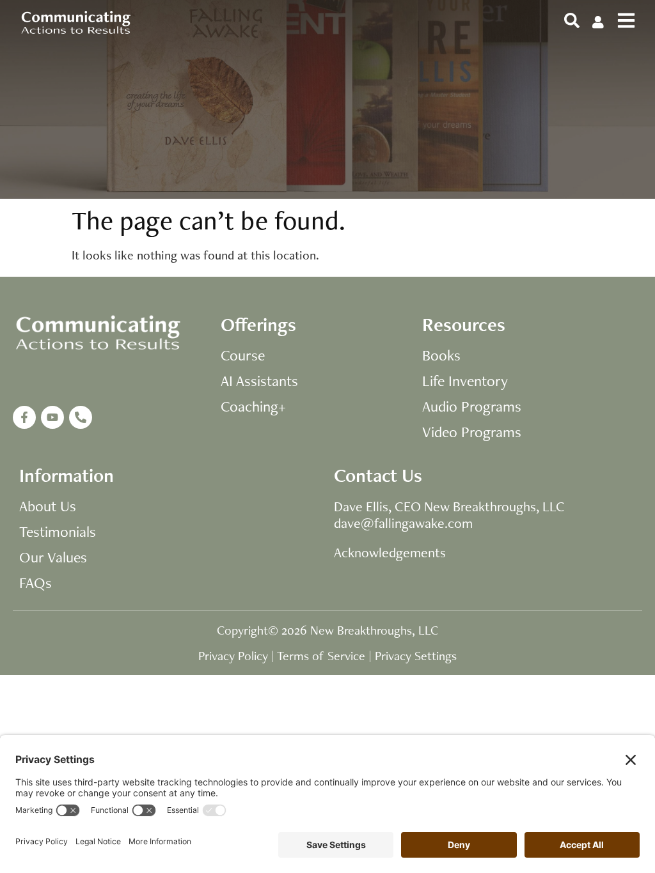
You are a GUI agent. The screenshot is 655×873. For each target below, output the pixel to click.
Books (441, 355)
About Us (47, 506)
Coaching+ (253, 406)
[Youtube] (52, 417)
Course (243, 355)
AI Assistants (259, 381)
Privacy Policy (233, 655)
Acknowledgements (390, 552)
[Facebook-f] (24, 417)
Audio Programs (471, 406)
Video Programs (471, 432)
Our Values (53, 557)
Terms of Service (321, 655)
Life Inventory (465, 381)
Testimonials (57, 531)
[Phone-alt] (80, 417)
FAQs (35, 583)
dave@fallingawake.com (403, 523)
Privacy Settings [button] (416, 655)
